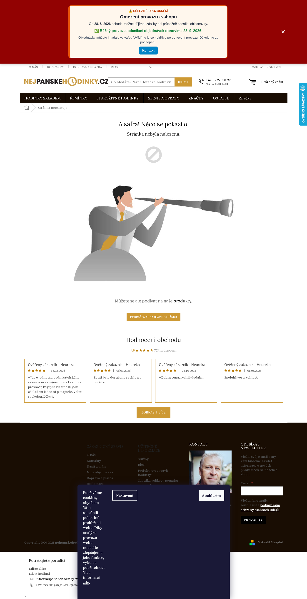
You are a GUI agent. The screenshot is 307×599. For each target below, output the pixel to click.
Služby (143, 459)
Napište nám (96, 466)
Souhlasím (211, 495)
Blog (115, 67)
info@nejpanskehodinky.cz (57, 579)
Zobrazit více (153, 412)
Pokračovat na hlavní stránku (153, 317)
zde (86, 582)
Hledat (183, 82)
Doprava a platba (87, 67)
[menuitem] (42, 98)
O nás (33, 67)
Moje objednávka (100, 472)
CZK (255, 67)
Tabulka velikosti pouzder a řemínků (158, 482)
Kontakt (148, 50)
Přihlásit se (253, 519)
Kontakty (55, 67)
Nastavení (124, 495)
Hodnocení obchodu (153, 340)
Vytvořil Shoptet (270, 542)
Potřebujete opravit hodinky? (153, 472)
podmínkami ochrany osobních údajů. (260, 507)
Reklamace (95, 484)
